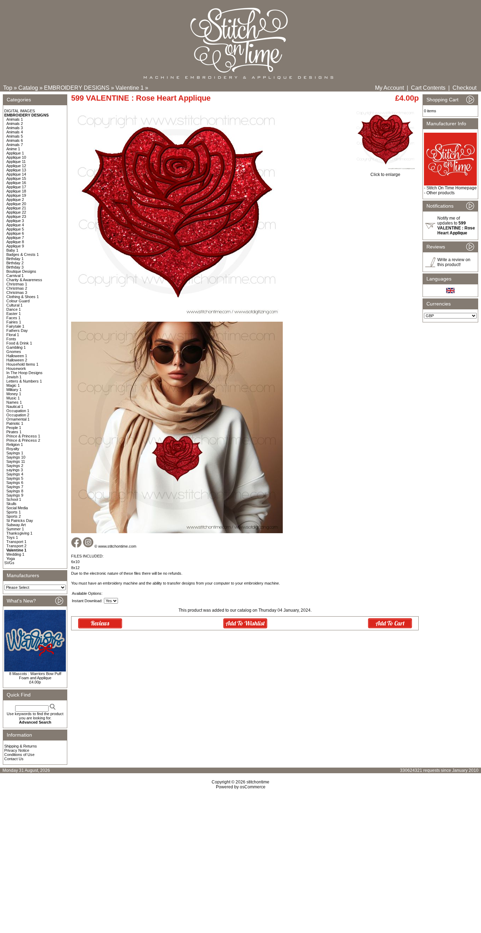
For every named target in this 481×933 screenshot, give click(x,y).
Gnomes (13, 351)
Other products (440, 192)
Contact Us (14, 759)
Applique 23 (16, 216)
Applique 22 (16, 212)
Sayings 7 (14, 487)
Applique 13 (16, 170)
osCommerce (253, 786)
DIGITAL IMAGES (19, 111)
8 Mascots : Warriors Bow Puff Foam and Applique (35, 676)
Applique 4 (15, 225)
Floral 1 (12, 335)
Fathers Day (17, 330)
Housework (16, 368)
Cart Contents (428, 88)
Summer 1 (15, 529)
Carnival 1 (15, 275)
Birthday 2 (15, 263)
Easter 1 (13, 313)
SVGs (9, 563)
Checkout (464, 88)
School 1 (13, 499)
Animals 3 (14, 128)
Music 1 (13, 398)
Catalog (28, 88)
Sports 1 (13, 512)
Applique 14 (16, 174)
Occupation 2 (17, 415)
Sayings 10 (15, 457)
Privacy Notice (16, 750)
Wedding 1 (15, 554)
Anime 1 (13, 149)
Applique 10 (16, 157)
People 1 (13, 427)
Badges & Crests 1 (22, 254)
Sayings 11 (15, 461)
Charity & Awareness (24, 280)
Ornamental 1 (18, 419)
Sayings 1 (14, 453)
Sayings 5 (14, 478)
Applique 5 (15, 229)
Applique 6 (15, 233)
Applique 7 (15, 237)
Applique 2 (15, 199)
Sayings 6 (14, 482)
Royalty (12, 449)
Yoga (10, 558)
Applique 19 (16, 195)
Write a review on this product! (453, 262)
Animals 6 (14, 140)
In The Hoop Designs (24, 373)
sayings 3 (14, 470)
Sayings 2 (14, 466)
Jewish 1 (13, 377)
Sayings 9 (14, 495)
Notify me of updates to (456, 225)
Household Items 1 (22, 364)
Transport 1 (16, 542)
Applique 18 (16, 191)
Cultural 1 (14, 305)
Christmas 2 (16, 288)
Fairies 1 (13, 322)
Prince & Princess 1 (23, 436)
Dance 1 (13, 309)
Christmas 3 (16, 292)
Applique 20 (16, 204)
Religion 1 (14, 444)
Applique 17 (16, 187)
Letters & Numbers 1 (24, 381)
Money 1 (13, 394)
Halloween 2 (16, 360)
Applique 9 (15, 246)
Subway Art (16, 525)
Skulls (11, 504)
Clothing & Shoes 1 (22, 297)
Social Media (17, 508)
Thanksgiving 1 (19, 533)
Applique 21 (16, 208)
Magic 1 (13, 385)
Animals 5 (14, 136)
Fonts (11, 339)
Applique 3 (15, 221)
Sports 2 (13, 516)
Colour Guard (18, 301)
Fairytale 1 (15, 326)
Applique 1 (15, 153)
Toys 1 (12, 537)
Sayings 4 (14, 474)
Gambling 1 (16, 347)
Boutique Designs (21, 271)
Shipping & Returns (20, 746)
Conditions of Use (19, 754)
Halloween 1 (16, 356)
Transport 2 (16, 546)
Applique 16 (16, 183)
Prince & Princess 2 (23, 440)
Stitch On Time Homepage (451, 187)
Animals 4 (14, 132)
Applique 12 (16, 166)
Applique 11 (16, 161)
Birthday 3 (15, 267)
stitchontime (257, 782)
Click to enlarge (385, 174)
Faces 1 (13, 318)
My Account (389, 88)
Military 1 (13, 389)
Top (7, 88)
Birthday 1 (15, 259)
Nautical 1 (14, 406)
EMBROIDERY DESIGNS (77, 88)
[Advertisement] (240, 850)
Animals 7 (14, 145)
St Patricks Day (19, 520)
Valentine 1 (129, 88)
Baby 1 (12, 250)
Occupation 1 (17, 411)
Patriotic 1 (14, 423)
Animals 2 (14, 123)
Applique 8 (15, 242)
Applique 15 (16, 178)
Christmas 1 (16, 284)
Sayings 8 (14, 491)
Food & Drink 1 (19, 343)
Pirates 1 (13, 432)
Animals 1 (14, 119)
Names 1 (14, 402)
